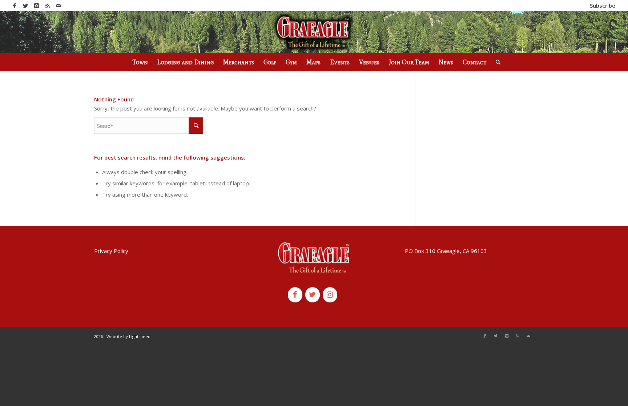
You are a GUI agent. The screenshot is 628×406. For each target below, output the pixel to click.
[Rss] (47, 5)
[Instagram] (36, 5)
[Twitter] (25, 5)
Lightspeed (139, 336)
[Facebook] (14, 5)
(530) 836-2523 (110, 5)
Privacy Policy (111, 250)
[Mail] (58, 5)
